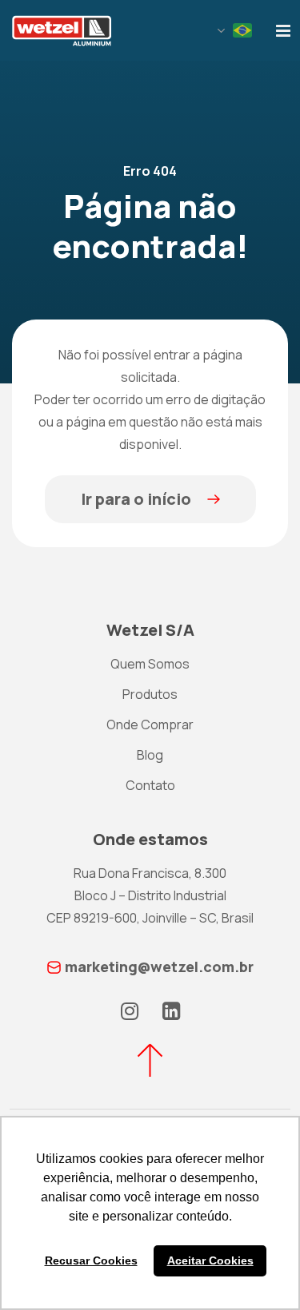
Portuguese (242, 30)
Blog (150, 755)
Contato (150, 785)
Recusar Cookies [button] (91, 1260)
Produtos (150, 694)
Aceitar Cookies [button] (210, 1260)
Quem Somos (150, 664)
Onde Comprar (150, 724)
